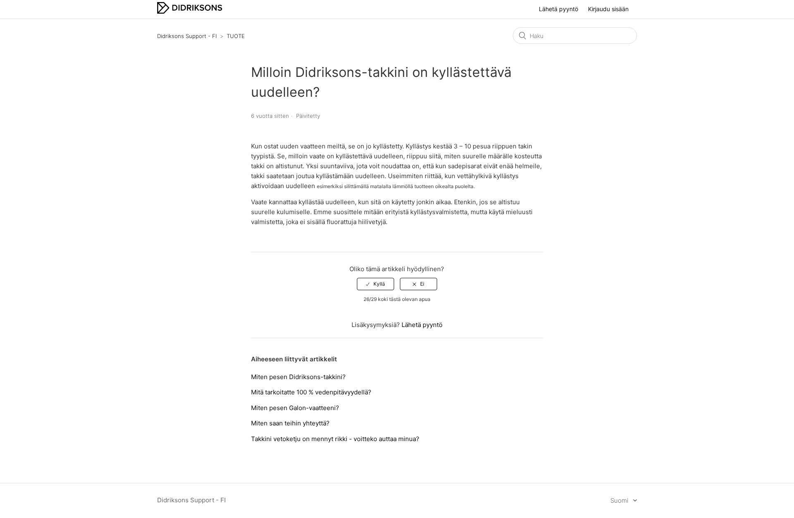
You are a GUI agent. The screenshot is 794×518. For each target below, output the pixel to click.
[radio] (375, 284)
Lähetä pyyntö (558, 8)
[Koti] (189, 11)
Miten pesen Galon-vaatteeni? (295, 408)
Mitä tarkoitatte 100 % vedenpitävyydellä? (311, 392)
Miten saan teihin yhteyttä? (290, 423)
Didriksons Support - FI (187, 36)
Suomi (620, 500)
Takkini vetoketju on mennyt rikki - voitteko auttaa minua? (335, 439)
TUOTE (236, 36)
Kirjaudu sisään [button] (608, 8)
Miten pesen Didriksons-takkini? (298, 377)
